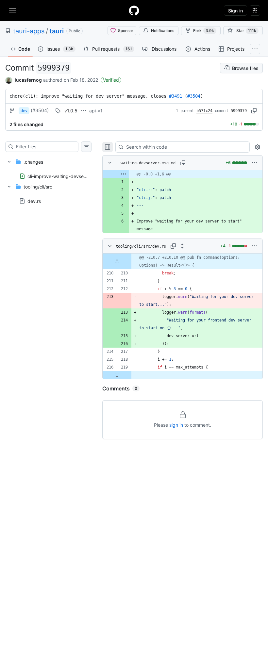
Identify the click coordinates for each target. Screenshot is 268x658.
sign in (176, 425)
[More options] (254, 162)
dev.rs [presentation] (34, 201)
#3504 (193, 96)
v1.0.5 (70, 110)
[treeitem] (48, 167)
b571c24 (204, 110)
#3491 (175, 96)
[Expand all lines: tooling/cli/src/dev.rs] (182, 246)
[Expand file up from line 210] (117, 261)
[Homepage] (134, 10)
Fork (203, 30)
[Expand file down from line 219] (117, 375)
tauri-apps (28, 31)
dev (24, 110)
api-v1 (96, 110)
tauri (56, 31)
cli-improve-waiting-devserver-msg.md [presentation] (69, 176)
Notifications (162, 30)
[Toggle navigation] (13, 10)
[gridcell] (182, 174)
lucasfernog (28, 80)
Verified (111, 80)
